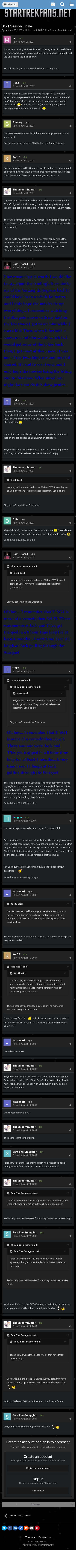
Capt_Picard (20, 264)
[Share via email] (31, 1528)
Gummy (17, 122)
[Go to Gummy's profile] (7, 124)
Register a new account (38, 1468)
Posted (23, 41)
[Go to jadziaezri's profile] (7, 893)
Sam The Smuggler (25, 1151)
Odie (15, 519)
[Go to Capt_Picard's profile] (7, 265)
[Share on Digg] (15, 1528)
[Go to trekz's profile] (7, 84)
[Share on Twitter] (4, 1528)
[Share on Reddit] (26, 1528)
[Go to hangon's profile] (7, 818)
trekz (16, 82)
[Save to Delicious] (20, 1528)
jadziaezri (19, 891)
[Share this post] (70, 42)
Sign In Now (38, 1490)
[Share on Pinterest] (37, 1528)
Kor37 (16, 157)
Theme (29, 1537)
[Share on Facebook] (9, 1528)
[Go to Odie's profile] (7, 520)
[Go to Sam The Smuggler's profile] (7, 1153)
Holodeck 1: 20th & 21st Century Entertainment (48, 30)
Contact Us (45, 1537)
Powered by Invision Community (38, 1545)
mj (6, 30)
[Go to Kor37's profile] (7, 158)
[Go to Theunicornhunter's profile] (7, 191)
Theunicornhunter (24, 189)
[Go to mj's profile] (7, 39)
